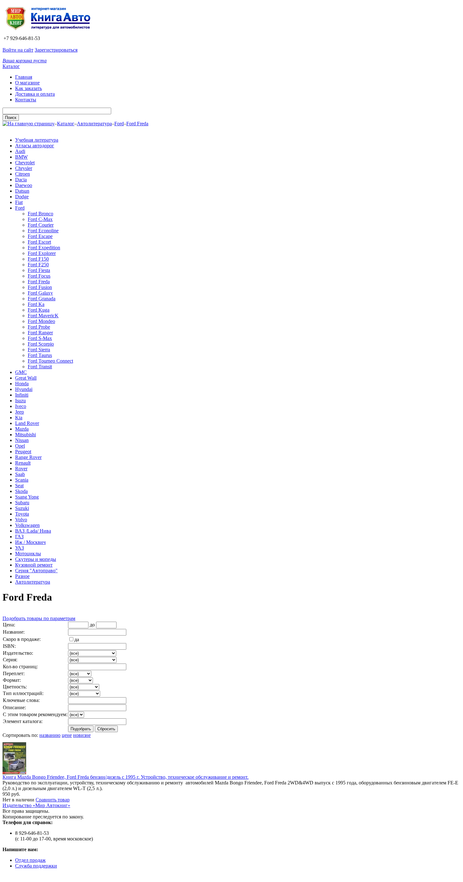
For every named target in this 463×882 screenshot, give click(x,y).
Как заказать (28, 88)
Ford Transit (40, 366)
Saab (20, 474)
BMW (21, 157)
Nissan (22, 440)
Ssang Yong (27, 497)
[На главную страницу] (50, 32)
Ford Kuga (38, 310)
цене (67, 735)
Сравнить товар (53, 799)
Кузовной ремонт (34, 565)
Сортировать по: (20, 735)
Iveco (20, 406)
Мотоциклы (28, 553)
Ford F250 (38, 264)
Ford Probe (39, 327)
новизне (82, 735)
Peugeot (23, 451)
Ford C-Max (40, 219)
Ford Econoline (43, 230)
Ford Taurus (40, 355)
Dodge (22, 196)
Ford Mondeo (41, 321)
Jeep (19, 412)
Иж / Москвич (30, 542)
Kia (18, 417)
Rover (21, 468)
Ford (119, 123)
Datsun (22, 191)
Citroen (22, 174)
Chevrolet (25, 162)
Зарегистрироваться (56, 50)
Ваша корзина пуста (25, 60)
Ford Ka (36, 304)
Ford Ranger (40, 332)
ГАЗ (19, 536)
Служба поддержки (36, 865)
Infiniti (21, 395)
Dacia (21, 179)
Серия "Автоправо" (36, 570)
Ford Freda (137, 123)
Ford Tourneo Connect (50, 361)
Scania (21, 480)
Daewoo (23, 185)
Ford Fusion (40, 287)
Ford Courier (41, 225)
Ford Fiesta (39, 270)
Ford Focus (39, 276)
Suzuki (22, 508)
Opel (20, 446)
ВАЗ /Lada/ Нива (33, 531)
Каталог (11, 66)
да (76, 639)
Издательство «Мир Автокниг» (36, 805)
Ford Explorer (42, 253)
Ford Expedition (44, 247)
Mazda (22, 429)
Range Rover (28, 457)
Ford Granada (41, 298)
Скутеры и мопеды (35, 559)
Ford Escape (40, 236)
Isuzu (20, 400)
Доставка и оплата (35, 94)
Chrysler (23, 168)
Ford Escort (39, 242)
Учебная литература (36, 140)
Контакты (25, 99)
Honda (22, 383)
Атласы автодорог (34, 145)
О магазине (27, 82)
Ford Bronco (40, 213)
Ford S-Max (40, 338)
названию (49, 735)
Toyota (22, 514)
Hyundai (23, 389)
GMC (21, 372)
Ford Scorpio (41, 344)
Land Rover (27, 423)
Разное (22, 576)
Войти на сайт (18, 50)
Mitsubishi (25, 434)
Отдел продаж (30, 860)
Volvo (21, 519)
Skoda (21, 491)
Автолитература (94, 123)
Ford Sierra (39, 349)
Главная (23, 77)
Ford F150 (38, 259)
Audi (20, 151)
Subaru (22, 502)
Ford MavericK (43, 315)
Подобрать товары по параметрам (39, 618)
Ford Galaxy (40, 293)
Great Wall (26, 378)
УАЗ (19, 548)
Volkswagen (27, 525)
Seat (19, 485)
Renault (23, 463)
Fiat (19, 202)
